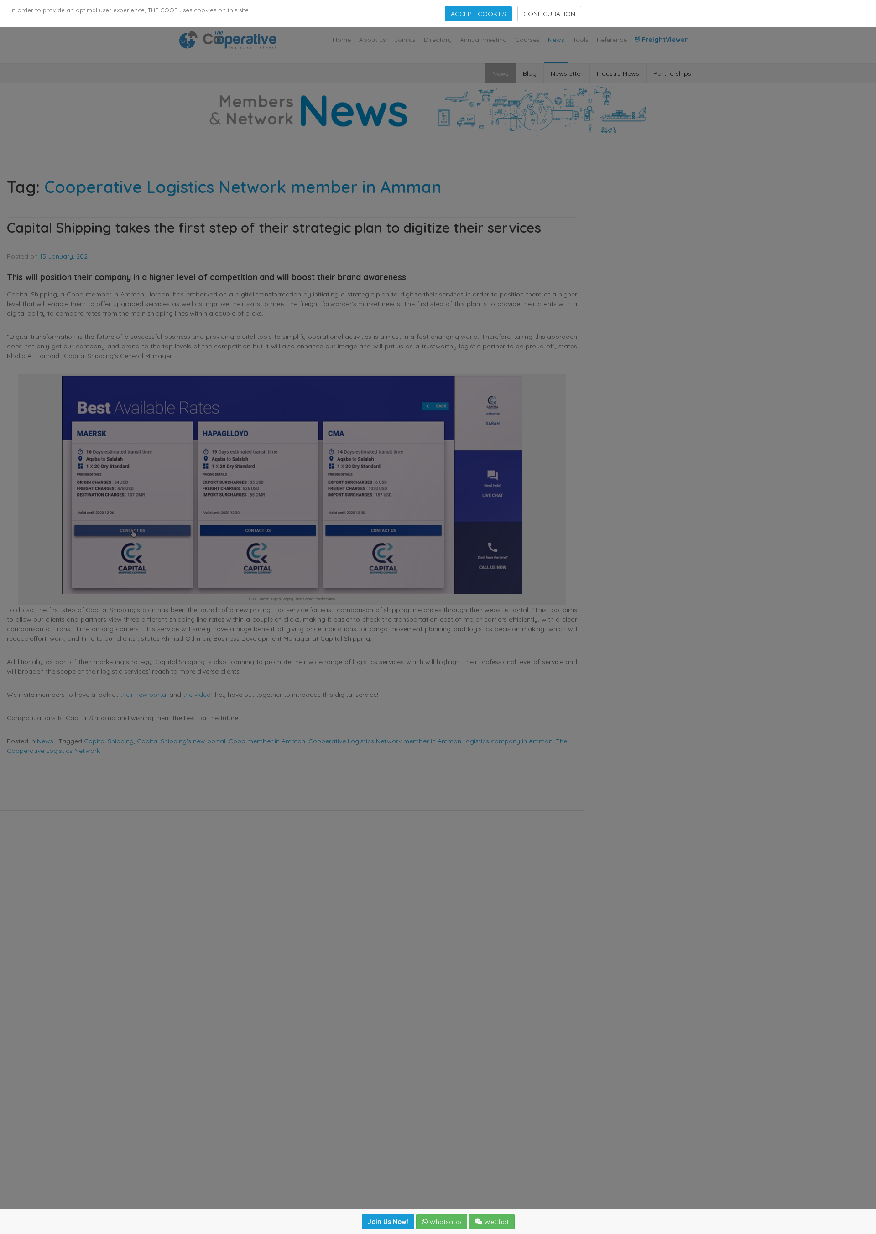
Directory (438, 40)
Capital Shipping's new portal (181, 741)
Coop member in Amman (267, 741)
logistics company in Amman (508, 741)
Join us (405, 40)
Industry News (618, 73)
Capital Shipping (109, 741)
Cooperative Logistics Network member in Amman (384, 741)
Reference (612, 40)
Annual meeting (483, 40)
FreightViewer (664, 40)
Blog (530, 73)
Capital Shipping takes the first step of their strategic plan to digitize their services (274, 227)
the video (197, 694)
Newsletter (567, 73)
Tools (581, 40)
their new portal (143, 694)
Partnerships (672, 73)
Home (342, 40)
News (556, 40)
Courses (527, 40)
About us (372, 40)
